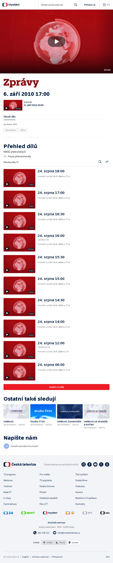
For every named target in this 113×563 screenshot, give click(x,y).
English (25, 556)
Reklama (8, 480)
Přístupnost (57, 556)
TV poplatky (46, 480)
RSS (107, 556)
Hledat (76, 5)
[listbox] (60, 542)
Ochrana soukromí (40, 556)
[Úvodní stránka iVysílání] (13, 5)
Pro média (45, 474)
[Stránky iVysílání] (50, 513)
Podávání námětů (48, 498)
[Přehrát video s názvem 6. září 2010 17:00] (56, 41)
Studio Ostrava (47, 486)
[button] (56, 41)
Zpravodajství (10, 130)
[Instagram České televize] (83, 464)
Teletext (8, 486)
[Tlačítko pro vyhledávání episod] (100, 162)
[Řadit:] (107, 161)
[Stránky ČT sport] (28, 513)
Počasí (43, 492)
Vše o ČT (44, 503)
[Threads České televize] (107, 464)
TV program (10, 474)
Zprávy (23, 130)
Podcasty (80, 486)
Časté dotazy (10, 503)
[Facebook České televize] (89, 464)
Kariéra (79, 492)
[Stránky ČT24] (8, 513)
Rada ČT (8, 492)
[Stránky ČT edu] (104, 513)
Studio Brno (81, 480)
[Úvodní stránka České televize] (20, 464)
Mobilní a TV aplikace (86, 498)
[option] (47, 542)
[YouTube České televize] (95, 464)
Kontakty (80, 503)
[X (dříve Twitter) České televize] (101, 464)
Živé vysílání (81, 474)
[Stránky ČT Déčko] (70, 513)
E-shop (7, 498)
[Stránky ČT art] (87, 513)
